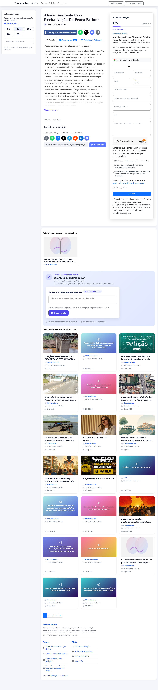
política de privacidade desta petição (128, 183)
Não (124, 187)
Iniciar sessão (116, 3)
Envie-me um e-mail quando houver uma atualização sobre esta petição (129, 166)
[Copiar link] (98, 32)
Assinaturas (68, 40)
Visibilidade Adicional (92, 40)
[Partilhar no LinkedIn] (81, 138)
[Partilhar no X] (86, 32)
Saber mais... (12, 23)
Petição (51, 40)
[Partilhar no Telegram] (69, 138)
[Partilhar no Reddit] (75, 138)
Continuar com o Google (128, 60)
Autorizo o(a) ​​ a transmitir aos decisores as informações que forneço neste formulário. (132, 173)
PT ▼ (36, 3)
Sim (117, 187)
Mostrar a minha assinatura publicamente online (132, 161)
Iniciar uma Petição (134, 3)
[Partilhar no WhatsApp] (80, 32)
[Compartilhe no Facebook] (58, 138)
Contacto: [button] (62, 3)
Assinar (131, 193)
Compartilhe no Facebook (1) (62, 32)
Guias (46, 642)
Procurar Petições (48, 3)
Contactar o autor (54, 120)
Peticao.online (21, 3)
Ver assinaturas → (119, 29)
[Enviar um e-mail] (92, 32)
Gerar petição (60, 313)
